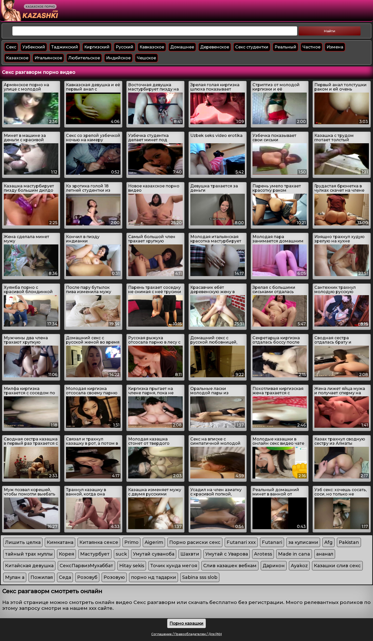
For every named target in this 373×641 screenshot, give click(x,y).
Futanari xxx (241, 542)
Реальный (285, 47)
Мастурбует (95, 554)
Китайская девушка (29, 565)
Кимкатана (60, 542)
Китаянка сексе (98, 542)
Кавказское (152, 47)
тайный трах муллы (29, 554)
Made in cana (294, 554)
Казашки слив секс (337, 565)
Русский (124, 47)
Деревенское (214, 47)
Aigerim (154, 542)
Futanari (272, 542)
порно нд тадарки (153, 577)
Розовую (114, 577)
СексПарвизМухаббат (86, 565)
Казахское (17, 58)
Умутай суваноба (153, 554)
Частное (311, 47)
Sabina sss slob (199, 577)
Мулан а (14, 577)
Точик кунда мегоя (173, 565)
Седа (65, 577)
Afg (328, 542)
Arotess (263, 554)
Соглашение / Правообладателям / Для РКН (186, 634)
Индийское (118, 58)
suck (121, 554)
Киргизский (97, 47)
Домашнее (182, 47)
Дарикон (274, 565)
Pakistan (349, 542)
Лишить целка (23, 542)
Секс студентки (251, 47)
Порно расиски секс (195, 542)
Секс (11, 47)
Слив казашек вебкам (230, 565)
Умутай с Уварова (226, 554)
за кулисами (303, 542)
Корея (66, 554)
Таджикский (64, 47)
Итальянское (48, 58)
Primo (131, 542)
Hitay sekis (131, 565)
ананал (324, 554)
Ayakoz (299, 565)
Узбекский (33, 47)
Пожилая (41, 577)
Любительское (84, 58)
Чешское (146, 58)
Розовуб (87, 577)
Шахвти (189, 554)
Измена (335, 47)
